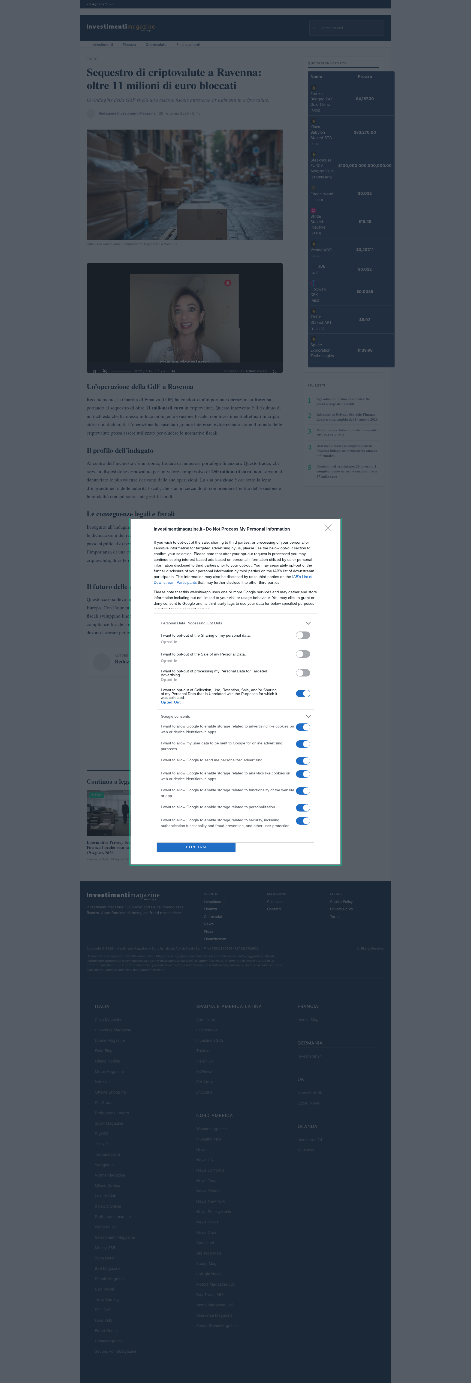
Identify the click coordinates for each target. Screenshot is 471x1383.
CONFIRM (196, 847)
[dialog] (235, 691)
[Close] (330, 529)
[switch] (303, 635)
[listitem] (235, 623)
